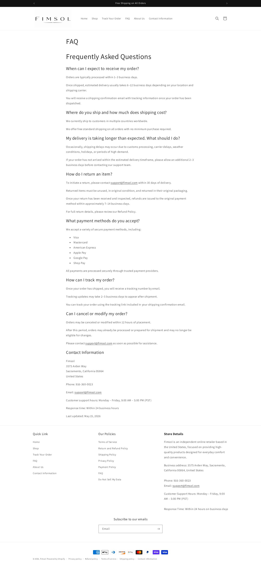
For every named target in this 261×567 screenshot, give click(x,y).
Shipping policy (127, 559)
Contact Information (44, 473)
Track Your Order (42, 454)
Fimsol (43, 559)
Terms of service (108, 559)
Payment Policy (107, 467)
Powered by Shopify (56, 559)
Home (36, 442)
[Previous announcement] (34, 3)
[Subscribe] (158, 529)
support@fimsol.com (124, 183)
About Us (38, 467)
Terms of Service (107, 442)
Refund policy (91, 559)
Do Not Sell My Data (109, 479)
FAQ (35, 460)
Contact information (147, 559)
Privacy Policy (106, 460)
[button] (217, 18)
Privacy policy (75, 559)
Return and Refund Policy (113, 448)
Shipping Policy (107, 454)
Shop (36, 448)
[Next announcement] (227, 3)
